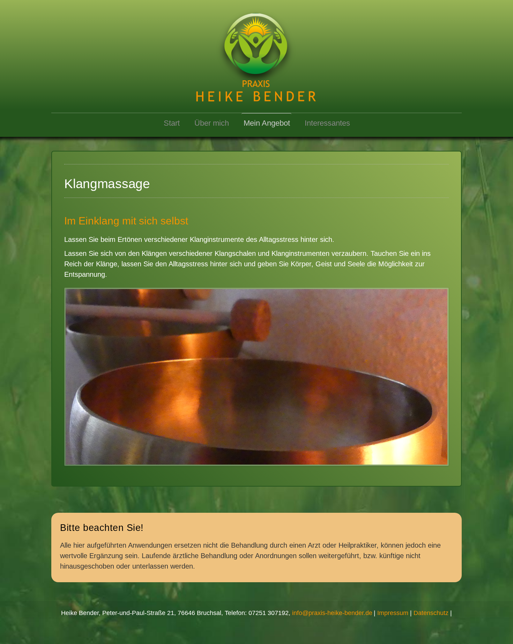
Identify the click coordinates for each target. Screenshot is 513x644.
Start (172, 123)
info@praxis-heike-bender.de (332, 612)
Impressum (392, 612)
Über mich (211, 123)
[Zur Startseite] (256, 53)
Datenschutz (431, 612)
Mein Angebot (267, 123)
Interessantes (327, 123)
